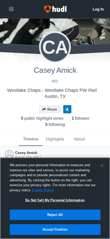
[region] (55, 198)
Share (52, 109)
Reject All (55, 215)
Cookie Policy (43, 190)
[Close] (101, 165)
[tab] (31, 139)
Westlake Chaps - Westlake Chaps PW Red (52, 90)
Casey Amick (26, 153)
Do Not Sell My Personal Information (55, 200)
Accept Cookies (55, 229)
